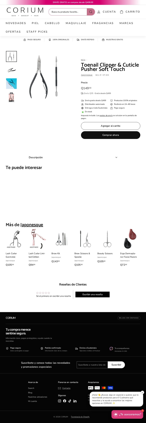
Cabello (52, 23)
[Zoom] (45, 77)
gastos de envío (106, 115)
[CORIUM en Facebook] (64, 400)
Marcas (126, 23)
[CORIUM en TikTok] (69, 400)
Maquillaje (76, 23)
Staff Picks (37, 31)
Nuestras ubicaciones (37, 397)
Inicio (83, 60)
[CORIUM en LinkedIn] (74, 400)
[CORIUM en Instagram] (59, 400)
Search (31, 388)
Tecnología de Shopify (80, 417)
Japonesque (87, 74)
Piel (35, 23)
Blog (30, 392)
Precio (84, 82)
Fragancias (103, 23)
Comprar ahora (110, 135)
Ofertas (13, 31)
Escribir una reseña (93, 294)
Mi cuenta (32, 401)
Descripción (36, 157)
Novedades (16, 23)
